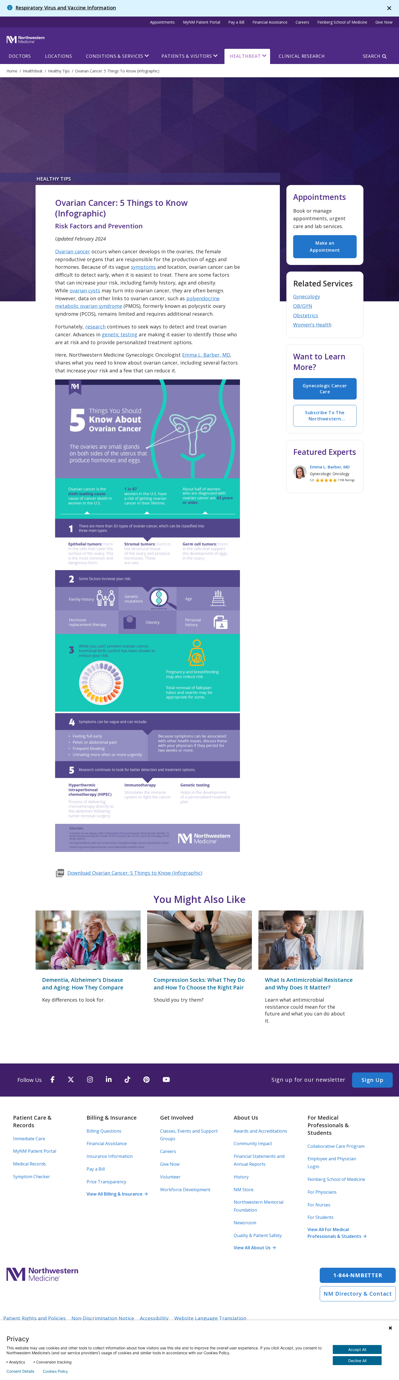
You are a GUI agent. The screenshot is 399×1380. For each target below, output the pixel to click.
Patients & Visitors (187, 56)
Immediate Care (29, 1139)
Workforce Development (185, 1190)
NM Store (244, 1190)
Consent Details (20, 1371)
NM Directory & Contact (358, 1293)
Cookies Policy (55, 1371)
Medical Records (29, 1164)
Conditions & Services (114, 56)
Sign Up (372, 1080)
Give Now (383, 22)
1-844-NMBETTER (357, 1275)
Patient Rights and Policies (34, 1318)
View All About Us (255, 1248)
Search (372, 56)
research (95, 326)
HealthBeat (245, 56)
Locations (58, 56)
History (241, 1177)
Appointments (162, 22)
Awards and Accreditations (260, 1131)
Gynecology (306, 296)
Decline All (357, 1360)
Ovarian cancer (72, 251)
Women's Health (312, 324)
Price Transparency (106, 1182)
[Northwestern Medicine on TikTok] (127, 1080)
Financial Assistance (269, 22)
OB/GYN (302, 306)
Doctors (20, 56)
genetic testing (119, 334)
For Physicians (322, 1192)
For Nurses (319, 1205)
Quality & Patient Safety (258, 1235)
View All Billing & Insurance (117, 1194)
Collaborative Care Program (336, 1146)
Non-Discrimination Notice (102, 1318)
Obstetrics (305, 315)
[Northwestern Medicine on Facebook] (52, 1080)
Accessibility (154, 1318)
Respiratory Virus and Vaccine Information (65, 7)
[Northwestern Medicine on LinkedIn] (108, 1080)
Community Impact (253, 1143)
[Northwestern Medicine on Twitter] (71, 1080)
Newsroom (245, 1223)
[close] (389, 8)
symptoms (143, 267)
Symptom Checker (31, 1177)
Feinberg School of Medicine (342, 22)
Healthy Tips (53, 178)
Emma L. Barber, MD (206, 355)
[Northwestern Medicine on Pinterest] (146, 1080)
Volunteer (170, 1177)
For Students (321, 1217)
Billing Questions (104, 1131)
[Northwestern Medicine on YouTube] (166, 1080)
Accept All (357, 1349)
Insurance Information (110, 1156)
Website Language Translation (210, 1318)
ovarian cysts (84, 290)
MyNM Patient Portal (201, 22)
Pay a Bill (236, 22)
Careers (302, 22)
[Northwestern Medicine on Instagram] (90, 1080)
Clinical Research (302, 56)
